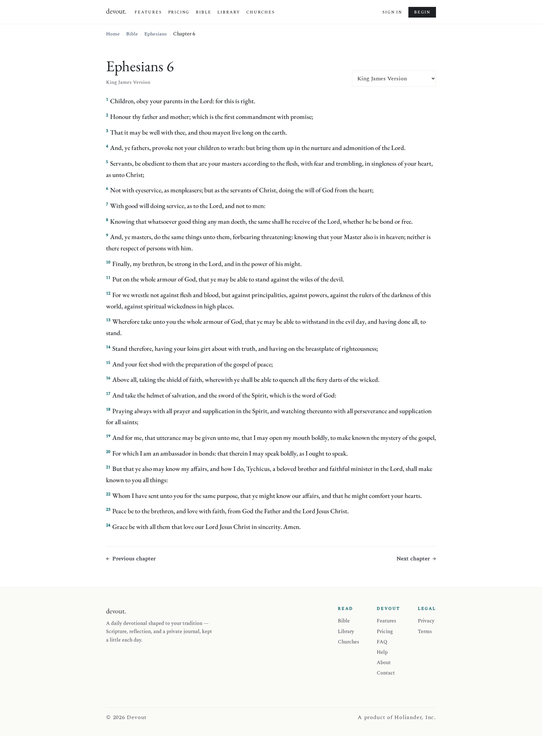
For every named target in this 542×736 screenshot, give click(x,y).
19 (108, 436)
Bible (203, 12)
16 (108, 378)
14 (108, 347)
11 (108, 278)
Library (228, 12)
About (384, 662)
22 (108, 494)
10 (108, 262)
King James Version (128, 82)
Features (148, 12)
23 (108, 509)
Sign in (392, 12)
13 (108, 320)
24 (108, 525)
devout (116, 11)
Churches (260, 12)
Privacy (426, 621)
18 (108, 409)
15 (108, 363)
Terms (425, 631)
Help (382, 652)
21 (108, 467)
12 (108, 293)
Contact (386, 673)
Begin (422, 12)
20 (108, 452)
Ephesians (155, 34)
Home (113, 34)
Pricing (179, 12)
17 (108, 394)
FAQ (382, 642)
